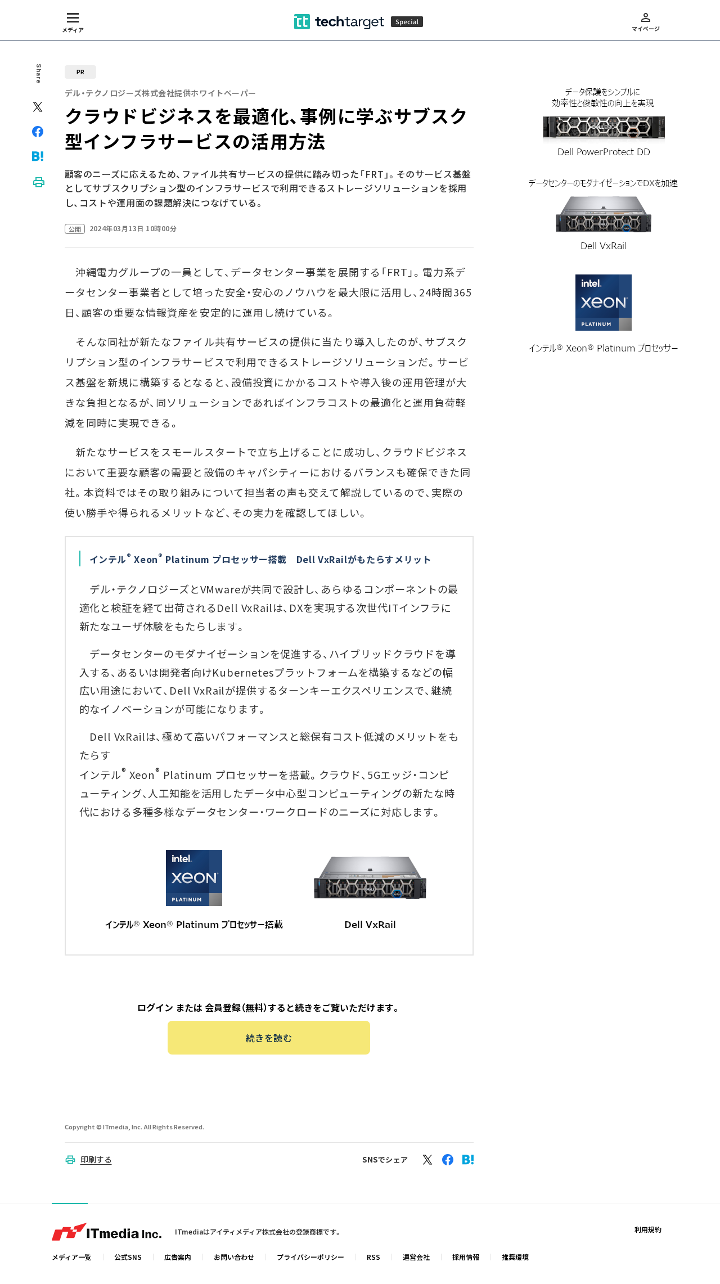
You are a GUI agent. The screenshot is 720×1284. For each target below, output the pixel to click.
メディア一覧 (72, 1257)
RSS (373, 1257)
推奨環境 (515, 1257)
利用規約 (648, 1229)
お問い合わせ (234, 1257)
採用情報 (465, 1257)
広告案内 (177, 1257)
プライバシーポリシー (310, 1257)
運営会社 (416, 1257)
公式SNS (128, 1257)
